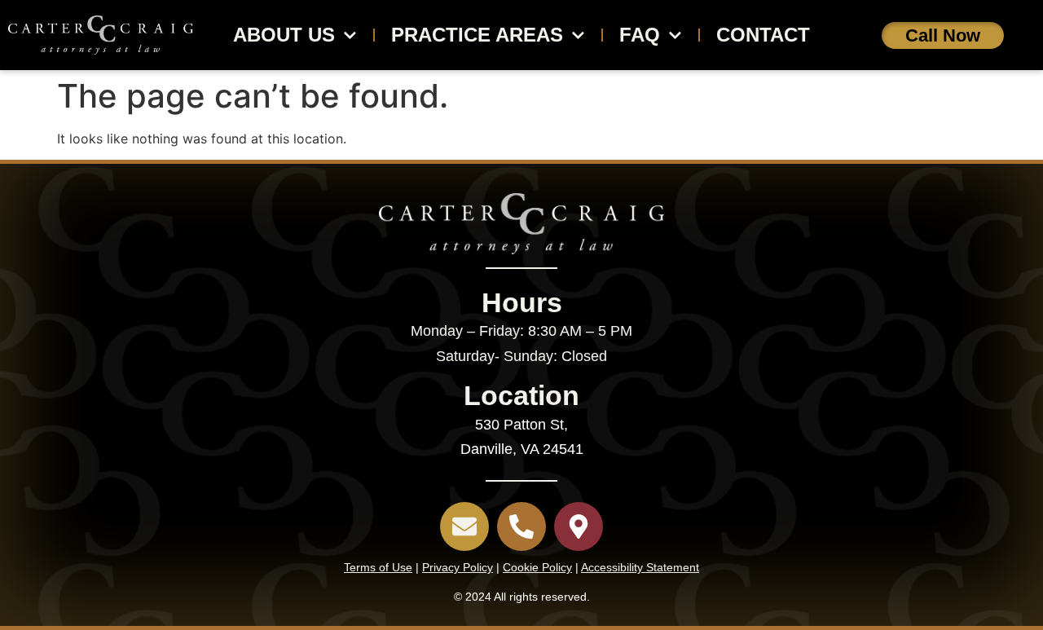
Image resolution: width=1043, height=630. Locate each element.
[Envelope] (464, 526)
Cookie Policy (537, 567)
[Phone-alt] (521, 526)
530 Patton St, (521, 424)
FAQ (639, 35)
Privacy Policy (457, 567)
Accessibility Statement (640, 567)
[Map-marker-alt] (578, 526)
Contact (763, 35)
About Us (284, 35)
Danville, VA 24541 (521, 449)
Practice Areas (477, 35)
